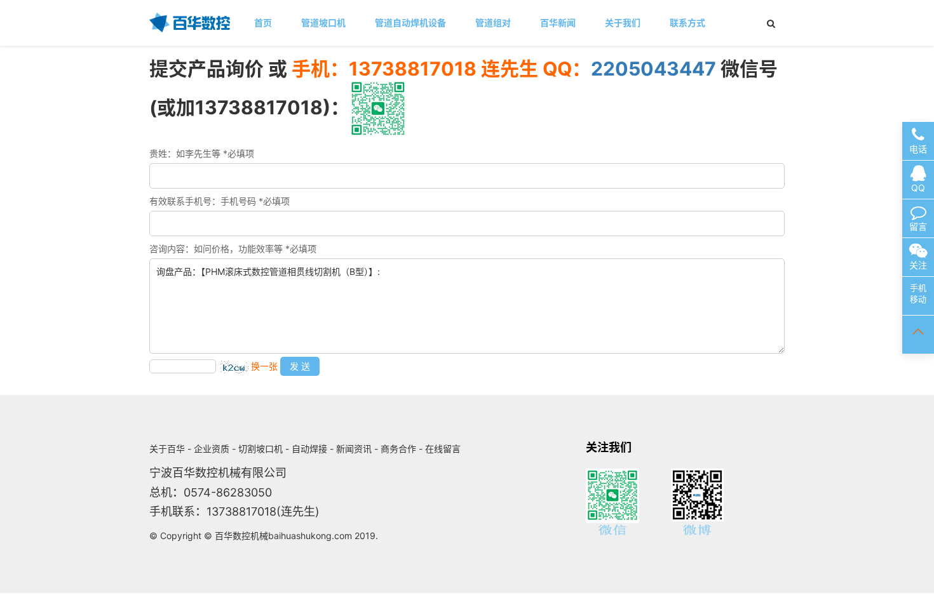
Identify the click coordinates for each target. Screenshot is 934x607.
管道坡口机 (323, 22)
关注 (918, 265)
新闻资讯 (354, 448)
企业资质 (211, 448)
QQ (918, 187)
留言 (918, 226)
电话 (918, 148)
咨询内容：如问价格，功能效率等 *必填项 (232, 248)
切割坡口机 (260, 448)
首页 (263, 22)
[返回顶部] (918, 335)
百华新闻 (558, 22)
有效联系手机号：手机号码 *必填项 (219, 201)
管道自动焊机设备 (410, 22)
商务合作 (398, 448)
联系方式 (687, 22)
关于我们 (622, 22)
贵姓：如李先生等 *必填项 (201, 153)
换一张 (264, 366)
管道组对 (493, 22)
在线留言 (443, 448)
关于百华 (167, 448)
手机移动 (918, 293)
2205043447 (653, 68)
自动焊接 (309, 448)
